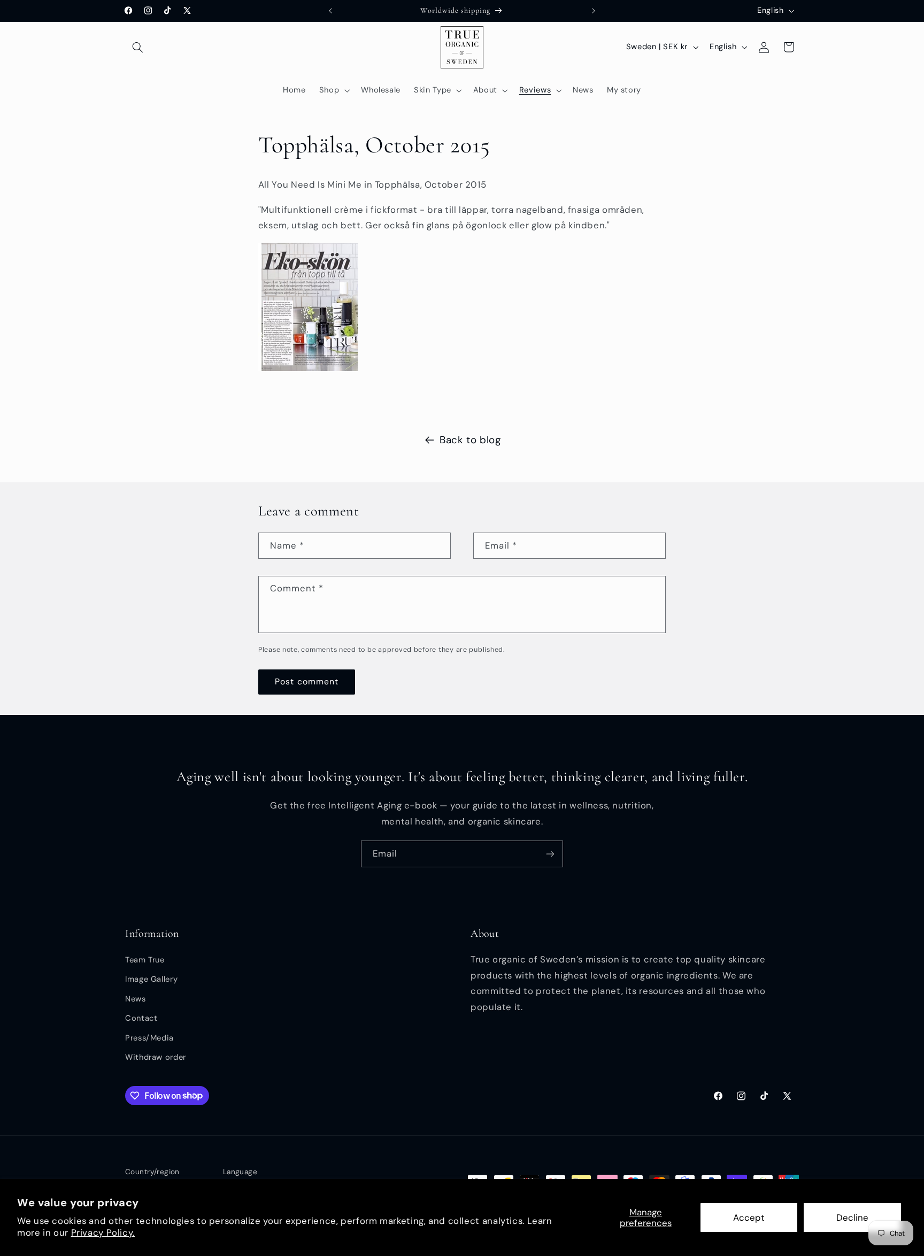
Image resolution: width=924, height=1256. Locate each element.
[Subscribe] (550, 854)
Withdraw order (155, 1057)
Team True (145, 959)
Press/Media (149, 1037)
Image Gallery (151, 979)
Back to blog (470, 439)
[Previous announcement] (330, 10)
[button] (137, 47)
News (135, 998)
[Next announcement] (593, 10)
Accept (749, 1217)
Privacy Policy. (103, 1232)
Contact (141, 1018)
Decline (852, 1217)
